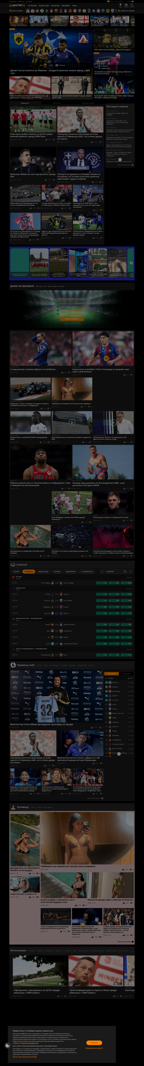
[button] (7, 1045)
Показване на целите (94, 1048)
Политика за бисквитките (29, 1043)
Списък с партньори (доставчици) (25, 1057)
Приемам (94, 1043)
